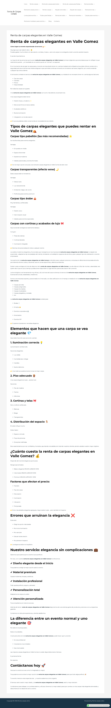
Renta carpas (34, 4)
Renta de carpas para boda (50, 4)
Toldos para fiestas (45, 15)
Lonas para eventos (30, 15)
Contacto (57, 21)
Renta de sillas (88, 4)
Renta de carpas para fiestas (71, 4)
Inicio (25, 4)
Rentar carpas (46, 10)
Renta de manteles (75, 15)
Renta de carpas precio (31, 10)
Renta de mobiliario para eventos (34, 21)
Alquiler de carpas (75, 10)
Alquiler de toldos (60, 10)
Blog (50, 21)
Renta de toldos (60, 15)
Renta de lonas (89, 10)
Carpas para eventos (91, 15)
